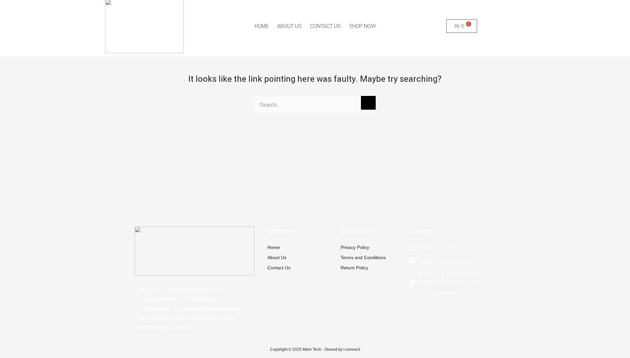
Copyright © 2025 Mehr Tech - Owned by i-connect (315, 349)
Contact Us (278, 267)
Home (273, 247)
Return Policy (354, 267)
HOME (262, 26)
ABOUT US (289, 26)
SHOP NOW (362, 26)
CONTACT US (325, 26)
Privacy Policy (355, 247)
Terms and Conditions (363, 257)
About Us (276, 257)
